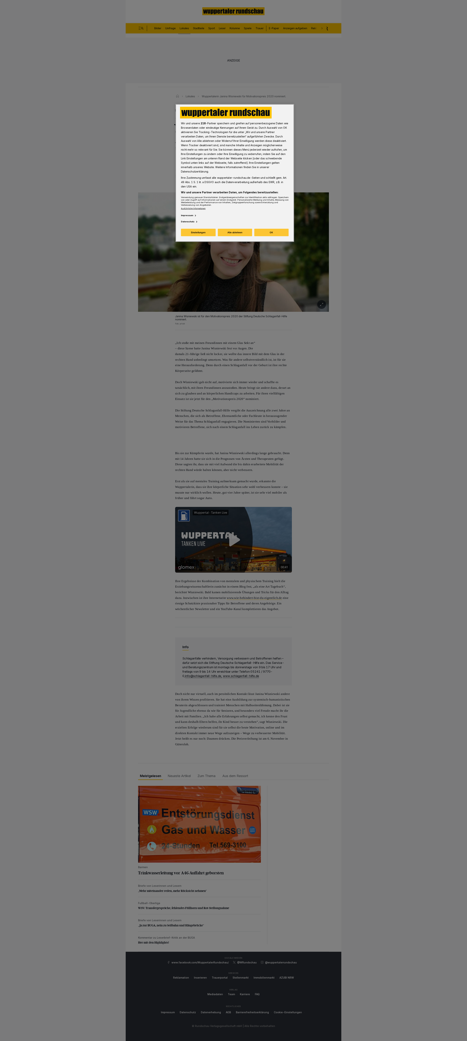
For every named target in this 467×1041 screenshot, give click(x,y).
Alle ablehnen (234, 232)
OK (271, 232)
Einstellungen (198, 232)
